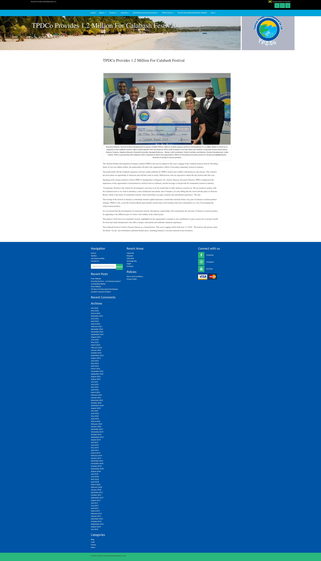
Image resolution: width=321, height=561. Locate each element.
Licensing (124, 13)
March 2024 (95, 345)
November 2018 (97, 464)
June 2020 (95, 414)
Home (93, 13)
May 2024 (95, 342)
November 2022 (97, 371)
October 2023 (96, 353)
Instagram (210, 262)
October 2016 (96, 521)
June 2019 (95, 445)
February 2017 (96, 514)
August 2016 (96, 527)
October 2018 (96, 466)
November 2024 (97, 332)
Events (93, 545)
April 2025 (95, 321)
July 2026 (94, 308)
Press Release (96, 279)
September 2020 (97, 406)
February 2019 (96, 456)
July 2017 (94, 503)
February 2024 (96, 348)
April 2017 (95, 508)
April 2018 (95, 482)
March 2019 (95, 453)
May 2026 (95, 311)
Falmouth (130, 253)
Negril (129, 264)
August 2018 (96, 471)
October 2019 (96, 435)
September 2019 (97, 437)
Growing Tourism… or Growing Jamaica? (106, 281)
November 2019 (97, 432)
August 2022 (96, 377)
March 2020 (95, 421)
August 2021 (96, 379)
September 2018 (97, 469)
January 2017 (96, 516)
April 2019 (95, 450)
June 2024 (95, 340)
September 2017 (97, 498)
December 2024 (97, 329)
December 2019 (97, 429)
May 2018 (95, 479)
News (93, 547)
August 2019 (96, 440)
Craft (93, 542)
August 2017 (96, 500)
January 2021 (96, 398)
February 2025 (96, 327)
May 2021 (95, 387)
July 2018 (94, 474)
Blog (92, 540)
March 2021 (95, 392)
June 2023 (95, 361)
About (101, 13)
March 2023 (95, 369)
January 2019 (96, 458)
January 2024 (96, 350)
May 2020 (95, 416)
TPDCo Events (167, 13)
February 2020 (96, 424)
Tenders (94, 256)
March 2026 (95, 313)
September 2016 (97, 524)
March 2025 (95, 324)
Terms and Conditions (135, 277)
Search (93, 253)
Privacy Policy (132, 279)
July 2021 (94, 382)
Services (112, 13)
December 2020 (97, 400)
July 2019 (94, 442)
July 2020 (94, 411)
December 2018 (97, 461)
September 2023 (97, 356)
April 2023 (95, 366)
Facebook (210, 255)
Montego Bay (132, 261)
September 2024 (97, 334)
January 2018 (96, 490)
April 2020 (95, 419)
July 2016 (94, 529)
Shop (213, 13)
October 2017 (96, 495)
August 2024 (96, 337)
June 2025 (95, 319)
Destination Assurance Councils (145, 13)
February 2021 (96, 395)
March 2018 (95, 485)
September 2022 (97, 374)
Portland (130, 266)
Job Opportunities (97, 258)
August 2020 (96, 408)
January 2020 (96, 427)
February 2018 (96, 487)
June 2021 (95, 385)
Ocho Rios (130, 258)
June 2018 (95, 477)
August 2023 (96, 358)
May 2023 (95, 363)
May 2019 (95, 448)
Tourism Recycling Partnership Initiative (192, 13)
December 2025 (97, 316)
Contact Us (95, 261)
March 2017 (95, 511)
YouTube (209, 269)
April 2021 (95, 390)
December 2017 (97, 493)
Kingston (130, 256)
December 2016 (97, 519)
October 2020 (96, 403)
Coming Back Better (98, 284)
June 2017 (95, 506)
